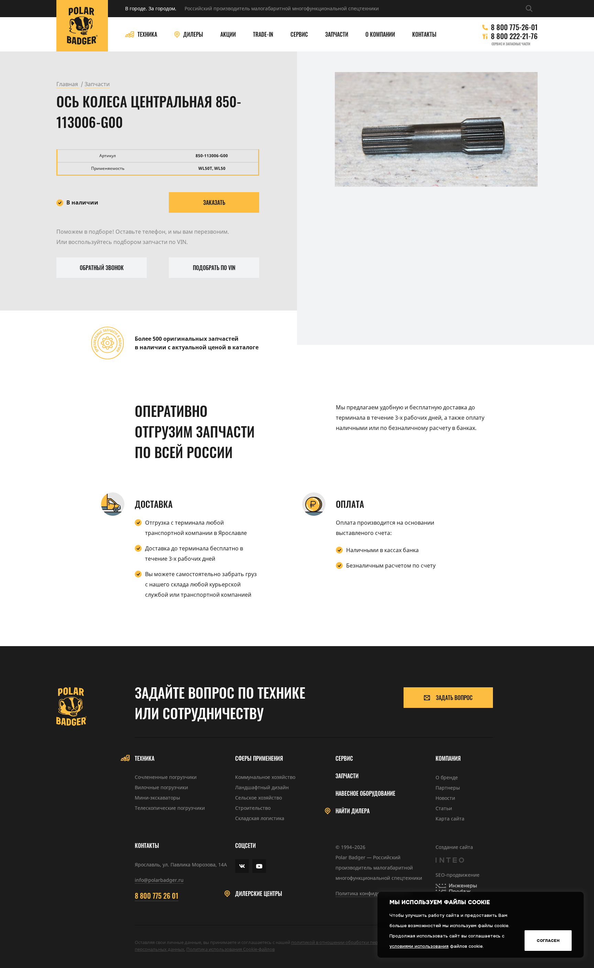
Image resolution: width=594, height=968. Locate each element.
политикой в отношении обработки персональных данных (355, 942)
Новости (445, 798)
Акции (228, 34)
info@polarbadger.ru (159, 880)
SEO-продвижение (458, 875)
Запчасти (336, 34)
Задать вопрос (454, 697)
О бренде (447, 777)
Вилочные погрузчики (161, 787)
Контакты (424, 34)
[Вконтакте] (242, 866)
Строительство (253, 808)
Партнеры (448, 787)
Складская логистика (259, 818)
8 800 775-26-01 (514, 27)
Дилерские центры (258, 893)
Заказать (214, 202)
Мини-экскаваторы (157, 797)
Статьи (444, 808)
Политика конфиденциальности (373, 893)
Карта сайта (450, 818)
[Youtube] (259, 866)
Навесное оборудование (365, 793)
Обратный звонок (102, 268)
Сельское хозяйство (258, 797)
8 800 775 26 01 (156, 895)
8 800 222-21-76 (514, 36)
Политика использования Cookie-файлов (230, 949)
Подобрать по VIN (214, 268)
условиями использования (419, 946)
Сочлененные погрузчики (166, 777)
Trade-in (263, 34)
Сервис (299, 34)
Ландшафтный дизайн (262, 787)
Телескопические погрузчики (170, 808)
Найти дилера (353, 811)
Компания (448, 758)
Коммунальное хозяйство (265, 777)
